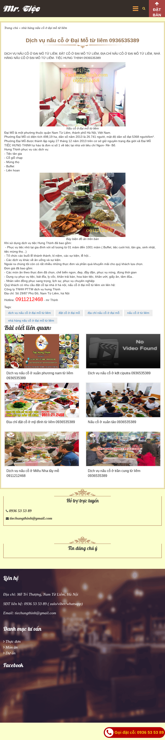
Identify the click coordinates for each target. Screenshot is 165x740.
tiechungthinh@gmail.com (31, 518)
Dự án (10, 653)
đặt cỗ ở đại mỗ (69, 313)
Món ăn (12, 647)
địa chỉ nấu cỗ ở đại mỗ (103, 313)
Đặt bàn (157, 12)
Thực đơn (13, 641)
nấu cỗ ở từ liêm (138, 313)
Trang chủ (11, 28)
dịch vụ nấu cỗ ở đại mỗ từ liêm (29, 313)
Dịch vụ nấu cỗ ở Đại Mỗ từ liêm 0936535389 (82, 40)
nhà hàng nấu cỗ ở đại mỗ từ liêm (44, 28)
